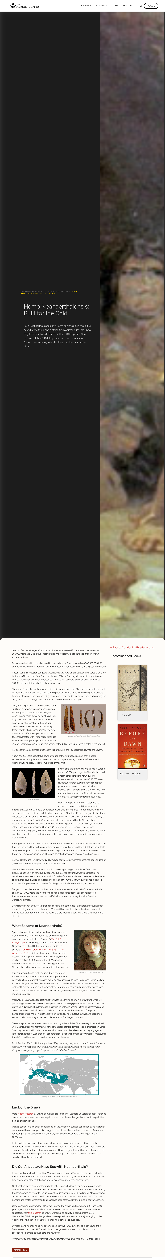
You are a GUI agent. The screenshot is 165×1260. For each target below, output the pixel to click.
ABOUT (126, 6)
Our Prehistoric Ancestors (33, 291)
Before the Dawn (131, 773)
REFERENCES (20, 1250)
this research (34, 1212)
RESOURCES (101, 6)
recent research (26, 1113)
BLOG (116, 6)
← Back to (131, 647)
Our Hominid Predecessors (58, 291)
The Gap (125, 714)
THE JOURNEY (82, 6)
